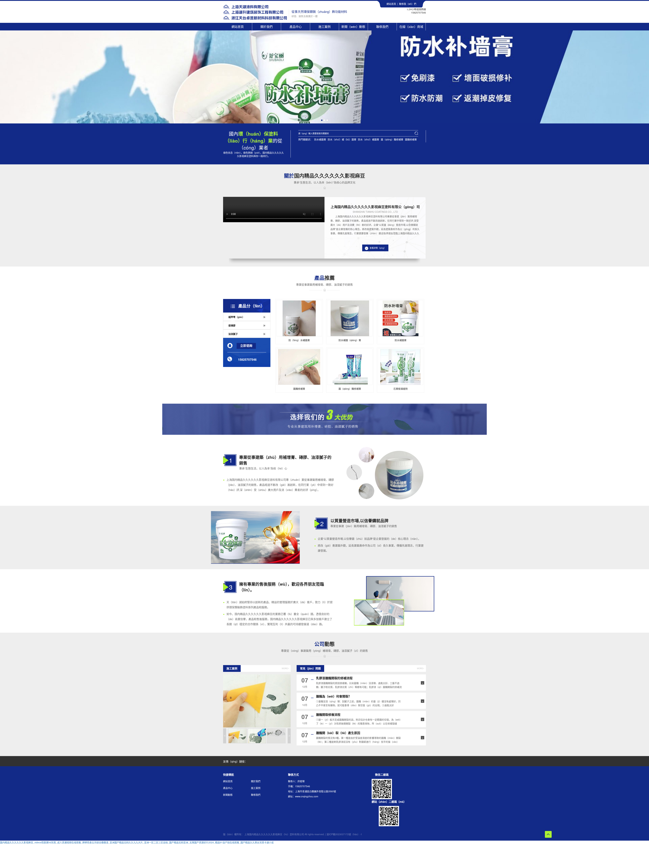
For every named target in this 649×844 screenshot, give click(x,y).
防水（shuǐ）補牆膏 (368, 139)
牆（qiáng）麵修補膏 (392, 139)
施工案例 (324, 26)
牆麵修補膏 (411, 139)
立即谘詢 (246, 346)
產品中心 (296, 26)
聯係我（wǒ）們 (407, 3)
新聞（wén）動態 (353, 26)
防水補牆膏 (320, 139)
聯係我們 (382, 26)
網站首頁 (391, 3)
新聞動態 (228, 794)
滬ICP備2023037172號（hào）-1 (344, 834)
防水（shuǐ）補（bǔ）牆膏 (342, 139)
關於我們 (266, 26)
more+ (285, 668)
